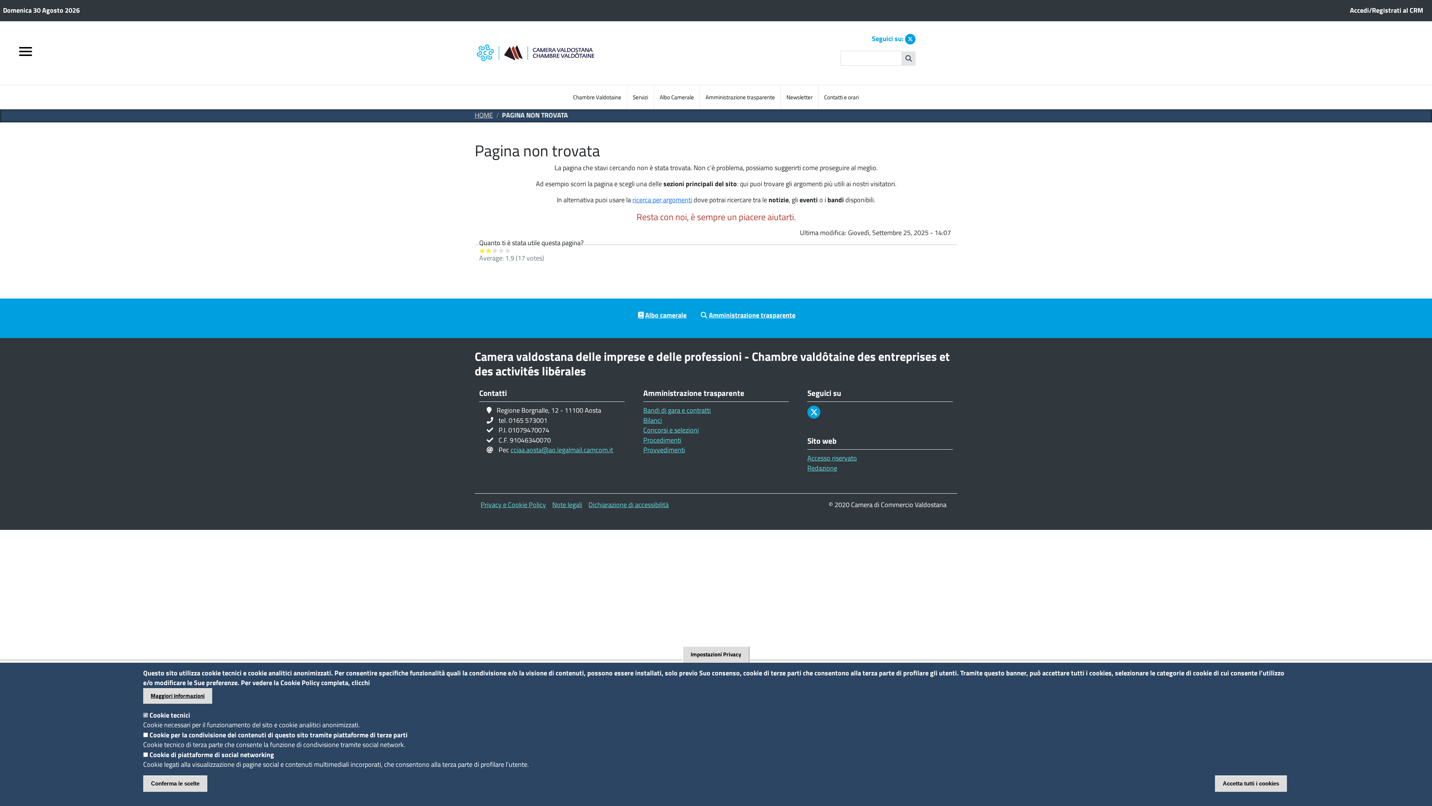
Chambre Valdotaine (597, 97)
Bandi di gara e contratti (677, 410)
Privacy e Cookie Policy (513, 505)
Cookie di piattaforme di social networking (212, 755)
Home (484, 115)
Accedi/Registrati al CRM (1386, 10)
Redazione (822, 468)
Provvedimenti (664, 450)
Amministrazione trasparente (740, 97)
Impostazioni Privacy (716, 654)
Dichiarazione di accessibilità (628, 505)
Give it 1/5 (482, 250)
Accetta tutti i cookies (1251, 783)
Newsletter (799, 97)
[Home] (567, 53)
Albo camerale (666, 315)
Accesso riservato (832, 458)
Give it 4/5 (501, 250)
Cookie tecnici (170, 715)
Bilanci (652, 420)
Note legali (567, 505)
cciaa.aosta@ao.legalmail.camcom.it (562, 450)
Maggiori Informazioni (178, 695)
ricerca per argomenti (662, 200)
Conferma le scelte (175, 783)
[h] (909, 58)
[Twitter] (910, 39)
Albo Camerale (677, 97)
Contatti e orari (841, 97)
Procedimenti (662, 440)
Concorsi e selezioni (671, 430)
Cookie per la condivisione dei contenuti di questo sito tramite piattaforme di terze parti (279, 735)
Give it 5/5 (508, 250)
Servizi (640, 97)
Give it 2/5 (489, 250)
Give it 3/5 (495, 250)
